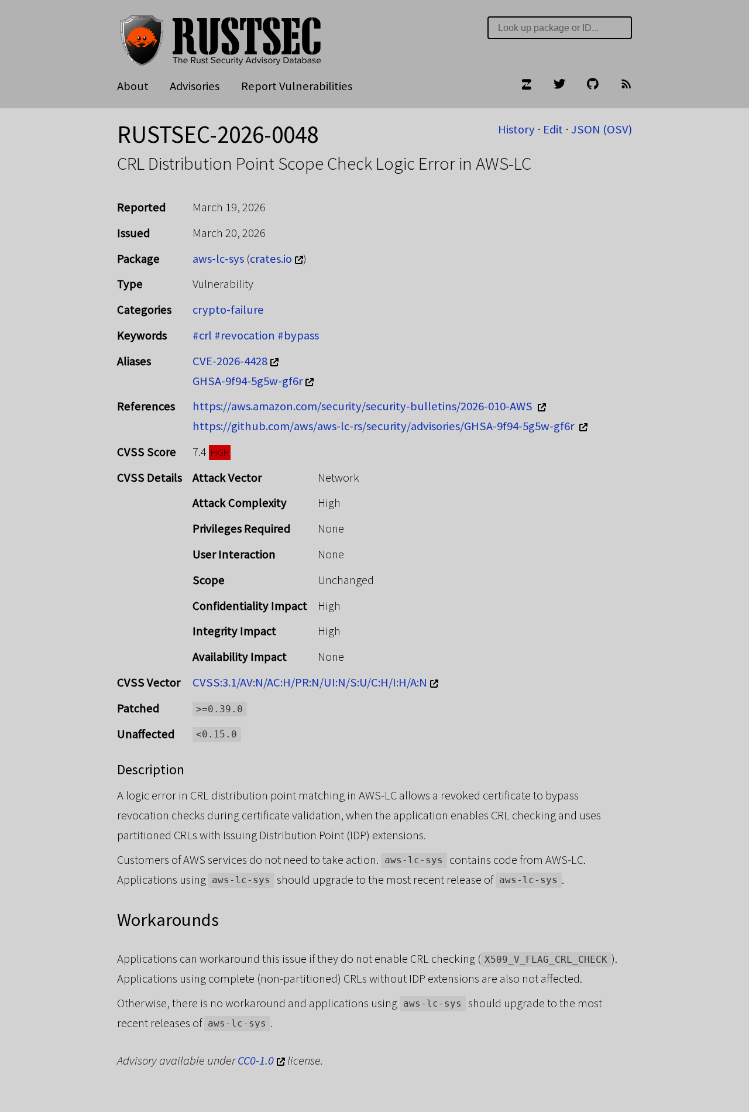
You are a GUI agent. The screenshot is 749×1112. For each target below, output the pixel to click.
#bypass (298, 335)
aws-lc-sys (218, 258)
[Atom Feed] (626, 87)
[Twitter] (559, 87)
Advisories (194, 86)
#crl (202, 335)
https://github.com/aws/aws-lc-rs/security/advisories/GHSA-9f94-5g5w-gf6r (384, 426)
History (516, 129)
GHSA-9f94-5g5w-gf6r (248, 381)
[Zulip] (526, 87)
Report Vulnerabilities (296, 86)
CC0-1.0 (256, 1060)
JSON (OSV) (601, 129)
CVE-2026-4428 (230, 361)
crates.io (271, 258)
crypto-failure (228, 309)
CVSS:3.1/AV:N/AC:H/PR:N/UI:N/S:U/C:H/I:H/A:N (310, 682)
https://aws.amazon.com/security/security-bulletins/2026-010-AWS (364, 406)
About (133, 86)
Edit (553, 129)
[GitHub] (593, 87)
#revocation (244, 335)
